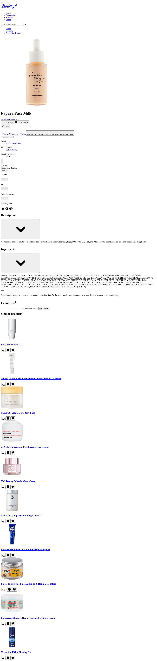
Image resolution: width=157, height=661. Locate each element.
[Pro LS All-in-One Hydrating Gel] (12, 545)
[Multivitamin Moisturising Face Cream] (12, 442)
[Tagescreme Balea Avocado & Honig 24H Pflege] (12, 579)
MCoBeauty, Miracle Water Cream (18, 481)
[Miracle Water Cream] (12, 476)
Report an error (7, 137)
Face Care (5, 119)
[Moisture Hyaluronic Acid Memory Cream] (12, 613)
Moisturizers (13, 119)
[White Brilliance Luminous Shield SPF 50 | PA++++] (12, 374)
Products (9, 17)
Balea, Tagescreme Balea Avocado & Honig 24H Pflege (28, 584)
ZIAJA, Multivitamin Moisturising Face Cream (25, 447)
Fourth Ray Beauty (13, 33)
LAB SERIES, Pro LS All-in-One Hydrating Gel (25, 549)
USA (8, 156)
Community (10, 15)
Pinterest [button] (6, 134)
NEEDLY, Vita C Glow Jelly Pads (18, 413)
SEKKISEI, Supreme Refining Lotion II (21, 515)
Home (8, 13)
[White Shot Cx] (12, 340)
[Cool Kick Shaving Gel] (12, 647)
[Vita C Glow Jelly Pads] (12, 408)
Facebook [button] (14, 134)
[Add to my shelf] (8, 350)
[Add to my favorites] (12, 350)
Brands (8, 20)
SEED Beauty (11, 150)
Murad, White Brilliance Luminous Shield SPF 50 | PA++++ (31, 378)
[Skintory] (9, 9)
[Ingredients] (20, 263)
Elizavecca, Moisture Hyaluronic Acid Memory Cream (28, 618)
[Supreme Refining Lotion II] (12, 511)
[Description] (20, 229)
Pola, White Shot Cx (11, 344)
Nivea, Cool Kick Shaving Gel (16, 652)
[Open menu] (2, 2)
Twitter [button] (23, 134)
